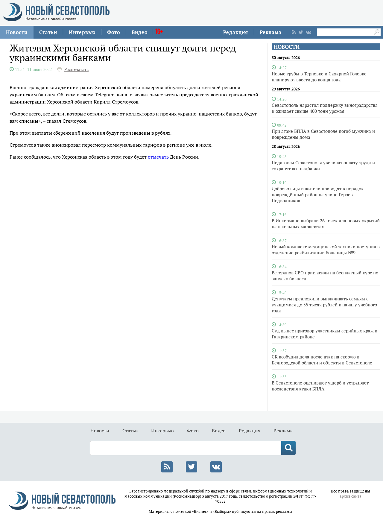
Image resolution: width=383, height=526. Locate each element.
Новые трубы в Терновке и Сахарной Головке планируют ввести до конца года (319, 77)
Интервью (82, 32)
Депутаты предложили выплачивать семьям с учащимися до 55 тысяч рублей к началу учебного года (324, 305)
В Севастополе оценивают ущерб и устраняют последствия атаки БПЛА (320, 386)
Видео (140, 32)
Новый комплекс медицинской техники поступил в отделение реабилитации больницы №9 (326, 250)
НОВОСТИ (287, 46)
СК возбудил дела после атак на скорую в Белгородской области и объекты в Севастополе (322, 360)
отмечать (158, 156)
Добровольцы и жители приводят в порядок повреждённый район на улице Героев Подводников (318, 194)
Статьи (48, 32)
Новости (17, 32)
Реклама (271, 32)
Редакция (235, 32)
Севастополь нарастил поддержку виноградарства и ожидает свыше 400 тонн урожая (325, 108)
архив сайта (350, 496)
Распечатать (76, 69)
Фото (113, 32)
